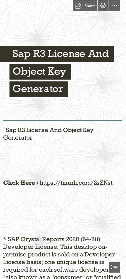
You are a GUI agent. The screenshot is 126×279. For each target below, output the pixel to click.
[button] (85, 5)
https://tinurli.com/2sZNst (76, 182)
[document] (63, 139)
